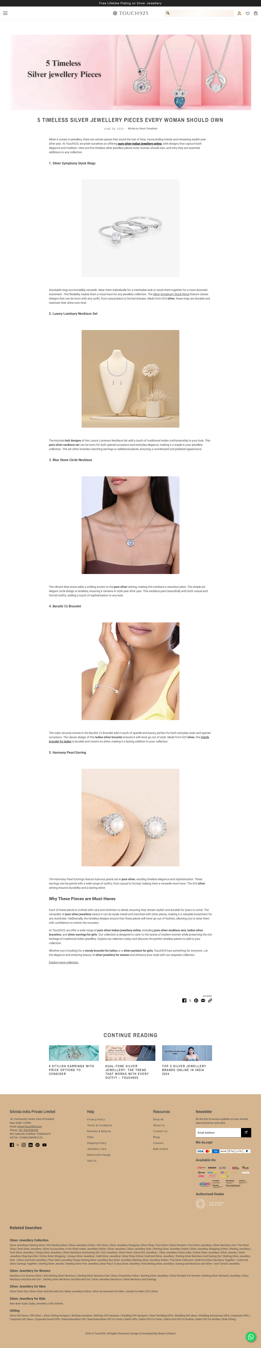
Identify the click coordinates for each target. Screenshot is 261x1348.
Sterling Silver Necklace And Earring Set (199, 1256)
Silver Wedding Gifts (161, 1315)
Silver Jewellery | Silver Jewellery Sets (129, 1248)
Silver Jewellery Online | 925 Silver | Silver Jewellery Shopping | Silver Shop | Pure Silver (118, 1245)
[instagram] (23, 1145)
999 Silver (35, 1315)
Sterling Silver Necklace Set (93, 1275)
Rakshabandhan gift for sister (105, 1319)
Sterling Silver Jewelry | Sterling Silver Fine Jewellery (69, 1263)
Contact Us (160, 1131)
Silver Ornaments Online (125, 1275)
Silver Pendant (178, 1245)
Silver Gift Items (19, 1315)
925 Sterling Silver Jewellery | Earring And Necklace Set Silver (177, 1263)
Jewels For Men (135, 1291)
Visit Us (91, 1160)
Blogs (156, 1137)
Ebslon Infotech (167, 1333)
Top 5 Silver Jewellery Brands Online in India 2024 (184, 1070)
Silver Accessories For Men (108, 1291)
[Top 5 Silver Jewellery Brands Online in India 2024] (187, 1053)
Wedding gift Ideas (186, 1315)
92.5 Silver (152, 1291)
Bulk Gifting (229, 1319)
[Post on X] (190, 1000)
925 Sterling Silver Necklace (59, 1275)
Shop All (158, 1119)
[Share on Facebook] (184, 1000)
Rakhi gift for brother (208, 1319)
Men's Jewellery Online (78, 1291)
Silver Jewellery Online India (174, 1252)
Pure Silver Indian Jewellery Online (86, 1248)
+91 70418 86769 (28, 1130)
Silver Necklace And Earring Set (81, 1252)
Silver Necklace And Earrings (139, 1279)
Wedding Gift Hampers (134, 1315)
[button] (210, 1000)
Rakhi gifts (131, 1319)
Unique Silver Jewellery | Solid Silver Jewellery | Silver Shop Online (105, 1256)
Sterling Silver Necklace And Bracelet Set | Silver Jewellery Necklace (82, 1279)
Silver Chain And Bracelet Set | (47, 1291)
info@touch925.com (29, 1126)
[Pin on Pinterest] (196, 1000)
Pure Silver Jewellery (60, 1260)
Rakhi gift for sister (150, 1319)
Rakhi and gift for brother (179, 1319)
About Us (159, 1125)
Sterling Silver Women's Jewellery (221, 1275)
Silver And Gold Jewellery (32, 1260)
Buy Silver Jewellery (120, 1260)
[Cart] (255, 13)
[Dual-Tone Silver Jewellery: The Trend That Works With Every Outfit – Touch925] (130, 1053)
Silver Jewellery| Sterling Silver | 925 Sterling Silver (39, 1245)
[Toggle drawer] (5, 13)
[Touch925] (130, 13)
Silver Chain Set (19, 1291)
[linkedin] (30, 1145)
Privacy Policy (96, 1119)
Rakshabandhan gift (74, 1319)
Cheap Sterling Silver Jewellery (90, 1260)
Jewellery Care (96, 1148)
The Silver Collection (181, 1260)
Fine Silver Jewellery (199, 1245)
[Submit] (246, 1132)
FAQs (90, 1137)
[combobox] (202, 13)
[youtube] (44, 1145)
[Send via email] (203, 1000)
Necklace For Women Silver (26, 1275)
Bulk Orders (160, 1148)
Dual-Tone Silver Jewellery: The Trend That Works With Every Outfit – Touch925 (127, 1072)
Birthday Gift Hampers (106, 1315)
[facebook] (11, 1145)
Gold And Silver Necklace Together (215, 1260)
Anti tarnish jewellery (227, 1263)
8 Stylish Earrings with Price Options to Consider (71, 1070)
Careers (158, 1143)
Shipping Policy (96, 1143)
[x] (17, 1144)
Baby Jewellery (38, 1303)
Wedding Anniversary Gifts (214, 1315)
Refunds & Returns (99, 1131)
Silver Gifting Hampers (57, 1315)
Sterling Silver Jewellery (155, 1275)
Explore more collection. (64, 962)
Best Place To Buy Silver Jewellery (120, 1263)
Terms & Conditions (99, 1125)
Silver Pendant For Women (185, 1275)
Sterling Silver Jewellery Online (150, 1260)
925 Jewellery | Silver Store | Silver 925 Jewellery (129, 1252)
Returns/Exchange (99, 1154)
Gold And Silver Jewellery (159, 1256)
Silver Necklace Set (224, 1245)
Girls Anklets (56, 1303)
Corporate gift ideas (21, 1319)
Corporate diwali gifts (47, 1319)
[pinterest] (37, 1145)
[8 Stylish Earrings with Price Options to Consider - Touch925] (74, 1053)
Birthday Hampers (82, 1315)
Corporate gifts (240, 1315)
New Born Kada (19, 1303)
